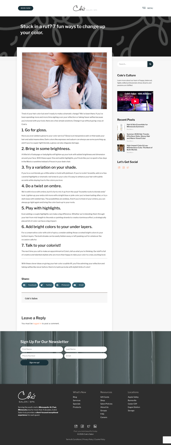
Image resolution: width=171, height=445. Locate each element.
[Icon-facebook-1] (123, 167)
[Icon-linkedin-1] (95, 426)
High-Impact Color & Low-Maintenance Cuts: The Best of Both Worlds (139, 147)
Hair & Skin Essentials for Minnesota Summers (137, 126)
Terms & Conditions (73, 439)
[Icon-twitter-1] (128, 167)
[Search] (150, 64)
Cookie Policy (100, 439)
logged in (37, 323)
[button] (30, 285)
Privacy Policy (88, 439)
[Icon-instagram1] (119, 167)
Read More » (130, 129)
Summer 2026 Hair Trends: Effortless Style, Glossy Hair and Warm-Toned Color (138, 136)
